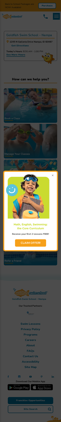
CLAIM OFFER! (30, 243)
